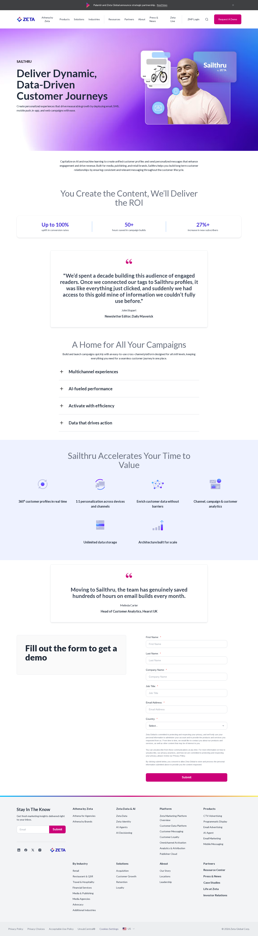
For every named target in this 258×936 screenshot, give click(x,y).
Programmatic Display (215, 821)
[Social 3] (33, 850)
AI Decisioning (124, 832)
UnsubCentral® (86, 928)
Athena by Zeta (47, 19)
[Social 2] (26, 850)
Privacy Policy (179, 756)
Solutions (79, 19)
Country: (151, 718)
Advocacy (78, 904)
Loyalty (120, 887)
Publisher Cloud (168, 853)
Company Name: (156, 669)
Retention (121, 881)
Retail (76, 870)
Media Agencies (81, 898)
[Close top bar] (233, 5)
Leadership (166, 881)
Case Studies (211, 882)
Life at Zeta (211, 888)
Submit (186, 777)
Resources (114, 19)
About (141, 19)
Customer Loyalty (169, 836)
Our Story (165, 870)
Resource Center (214, 869)
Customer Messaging (171, 831)
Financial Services (82, 887)
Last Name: (153, 653)
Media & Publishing (83, 893)
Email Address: (155, 702)
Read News (162, 5)
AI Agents (122, 827)
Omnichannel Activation (173, 842)
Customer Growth (126, 876)
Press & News (154, 19)
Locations (165, 876)
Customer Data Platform (173, 825)
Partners (129, 19)
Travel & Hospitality (83, 881)
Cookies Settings (109, 929)
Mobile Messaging (213, 843)
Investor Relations (215, 895)
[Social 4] (40, 850)
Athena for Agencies (84, 815)
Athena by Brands (82, 821)
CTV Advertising (212, 815)
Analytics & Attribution (172, 848)
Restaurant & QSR (83, 876)
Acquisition (122, 870)
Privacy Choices (36, 928)
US (129, 928)
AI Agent (208, 832)
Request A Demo (227, 19)
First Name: (153, 637)
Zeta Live (173, 19)
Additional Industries (84, 910)
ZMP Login (193, 19)
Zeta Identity (123, 821)
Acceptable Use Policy (61, 928)
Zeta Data (121, 815)
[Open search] (207, 19)
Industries (94, 19)
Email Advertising (212, 827)
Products (64, 19)
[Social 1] (19, 850)
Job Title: (152, 686)
